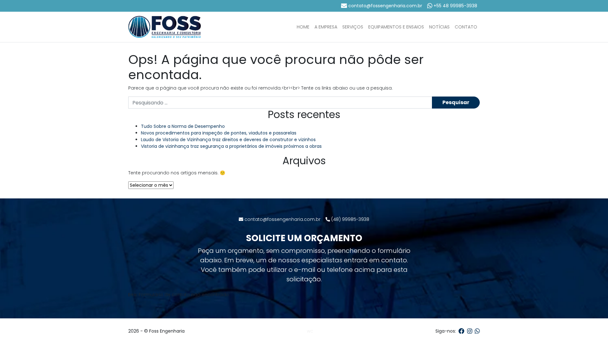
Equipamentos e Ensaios (396, 27)
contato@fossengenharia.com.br (384, 6)
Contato (466, 27)
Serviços (352, 27)
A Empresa (325, 27)
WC (310, 331)
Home (303, 27)
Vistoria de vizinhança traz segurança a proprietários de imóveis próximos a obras (231, 146)
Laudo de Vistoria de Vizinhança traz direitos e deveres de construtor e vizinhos (228, 139)
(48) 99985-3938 (349, 219)
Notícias (439, 27)
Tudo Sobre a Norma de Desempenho (183, 126)
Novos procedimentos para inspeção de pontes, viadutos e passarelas (218, 133)
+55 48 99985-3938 (454, 6)
